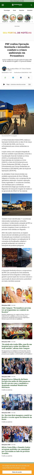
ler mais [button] (23, 468)
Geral (14, 10)
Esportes (21, 10)
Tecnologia (7, 10)
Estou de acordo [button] (17, 472)
